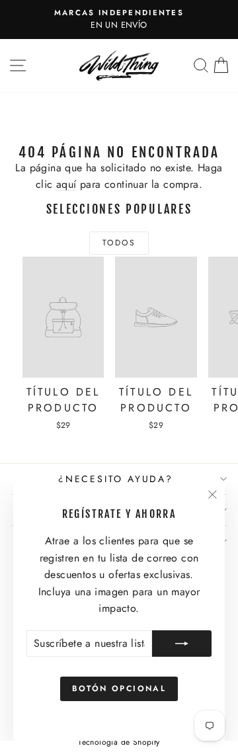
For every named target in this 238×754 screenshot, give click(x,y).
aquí (66, 184)
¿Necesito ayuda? (115, 478)
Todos (119, 243)
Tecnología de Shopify (118, 742)
